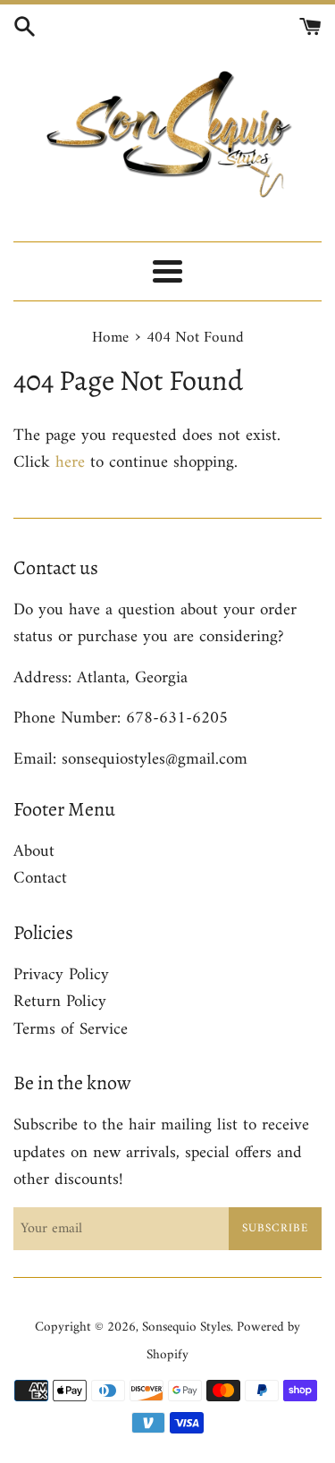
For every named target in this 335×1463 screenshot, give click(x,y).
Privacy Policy (61, 975)
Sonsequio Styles (186, 1327)
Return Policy (59, 1002)
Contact (40, 878)
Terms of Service (70, 1029)
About (33, 852)
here (70, 463)
